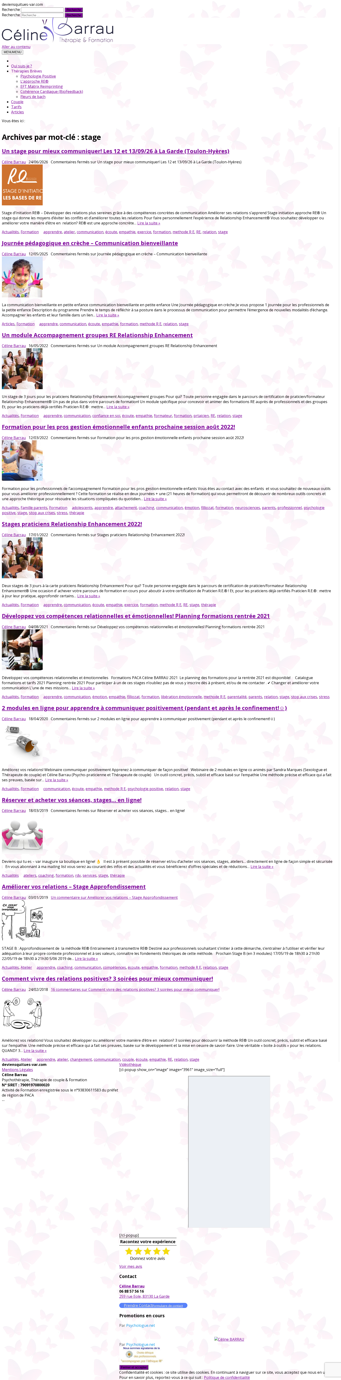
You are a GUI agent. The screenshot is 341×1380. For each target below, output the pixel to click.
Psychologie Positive (38, 76)
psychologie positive (145, 788)
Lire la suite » (148, 223)
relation (209, 231)
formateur (163, 415)
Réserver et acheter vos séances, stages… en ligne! (72, 800)
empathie (127, 231)
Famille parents (34, 507)
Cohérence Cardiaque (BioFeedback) (51, 91)
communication (90, 231)
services (90, 875)
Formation (30, 231)
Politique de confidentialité (227, 1377)
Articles (17, 112)
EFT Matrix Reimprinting (41, 86)
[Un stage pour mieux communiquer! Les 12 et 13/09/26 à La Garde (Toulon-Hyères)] (167, 185)
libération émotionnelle (181, 696)
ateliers (29, 875)
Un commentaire (114, 897)
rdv (78, 875)
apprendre (52, 231)
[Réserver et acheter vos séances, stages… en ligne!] (167, 834)
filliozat (207, 507)
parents (269, 507)
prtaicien (201, 415)
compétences (114, 967)
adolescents (82, 507)
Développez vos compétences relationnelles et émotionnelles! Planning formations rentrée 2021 (136, 616)
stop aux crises (42, 512)
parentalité (237, 696)
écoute (111, 231)
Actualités (10, 231)
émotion (192, 507)
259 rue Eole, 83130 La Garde (144, 1296)
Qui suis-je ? (21, 66)
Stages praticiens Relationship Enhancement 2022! (72, 524)
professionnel (289, 507)
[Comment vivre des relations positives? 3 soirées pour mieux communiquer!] (167, 1013)
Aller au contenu (16, 46)
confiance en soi (106, 415)
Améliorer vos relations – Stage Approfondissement (74, 886)
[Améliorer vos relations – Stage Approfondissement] (167, 921)
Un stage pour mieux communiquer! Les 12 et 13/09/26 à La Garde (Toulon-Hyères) (115, 151)
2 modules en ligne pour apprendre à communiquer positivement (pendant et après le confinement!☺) (144, 708)
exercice (144, 231)
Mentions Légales (17, 1069)
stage (223, 231)
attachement (126, 507)
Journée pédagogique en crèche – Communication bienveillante (90, 243)
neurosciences (247, 507)
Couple (17, 101)
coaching (146, 507)
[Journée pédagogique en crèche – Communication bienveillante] (167, 277)
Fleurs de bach (32, 96)
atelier (69, 231)
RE (198, 231)
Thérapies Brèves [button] (26, 71)
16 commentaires (135, 989)
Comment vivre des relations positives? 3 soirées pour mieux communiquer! (107, 978)
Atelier (26, 967)
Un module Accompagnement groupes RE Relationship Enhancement (97, 335)
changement (81, 1059)
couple (128, 1059)
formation (162, 231)
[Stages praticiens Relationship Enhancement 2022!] (167, 558)
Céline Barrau (14, 161)
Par (137, 1325)
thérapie (76, 512)
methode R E (183, 231)
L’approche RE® (34, 81)
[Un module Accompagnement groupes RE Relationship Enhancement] (167, 369)
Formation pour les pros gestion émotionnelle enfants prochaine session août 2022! (118, 426)
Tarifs (16, 106)
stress (62, 512)
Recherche (11, 9)
